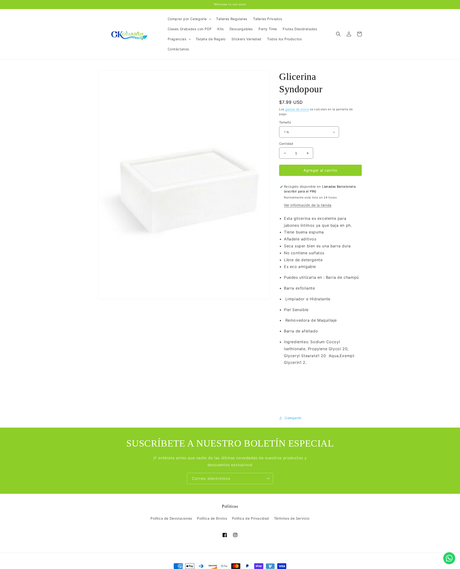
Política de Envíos (212, 518)
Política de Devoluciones (171, 518)
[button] (189, 19)
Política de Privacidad (250, 518)
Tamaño (285, 122)
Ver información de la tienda (308, 205)
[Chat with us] (449, 558)
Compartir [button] (293, 418)
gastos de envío (297, 109)
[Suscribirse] (267, 478)
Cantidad (286, 143)
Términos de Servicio (292, 518)
